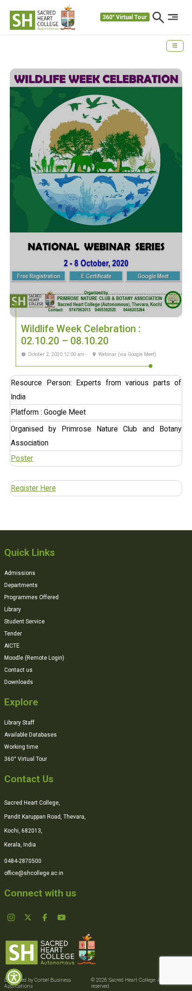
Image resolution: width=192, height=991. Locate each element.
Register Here (33, 488)
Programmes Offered (31, 597)
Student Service (24, 621)
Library (12, 609)
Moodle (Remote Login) (34, 658)
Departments (21, 585)
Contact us (18, 670)
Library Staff (19, 722)
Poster (22, 458)
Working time (21, 747)
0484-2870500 (22, 861)
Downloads (18, 682)
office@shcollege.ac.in (33, 873)
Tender (13, 633)
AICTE (12, 645)
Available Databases (30, 734)
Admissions (19, 573)
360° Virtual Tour (125, 17)
